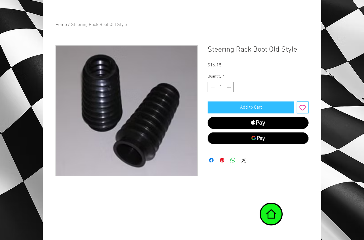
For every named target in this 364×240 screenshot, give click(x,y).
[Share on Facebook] (211, 160)
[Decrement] (212, 87)
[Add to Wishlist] (303, 107)
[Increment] (229, 87)
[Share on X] (243, 160)
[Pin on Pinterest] (222, 160)
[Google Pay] (258, 138)
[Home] (271, 214)
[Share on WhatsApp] (232, 160)
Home (61, 25)
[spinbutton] (221, 87)
